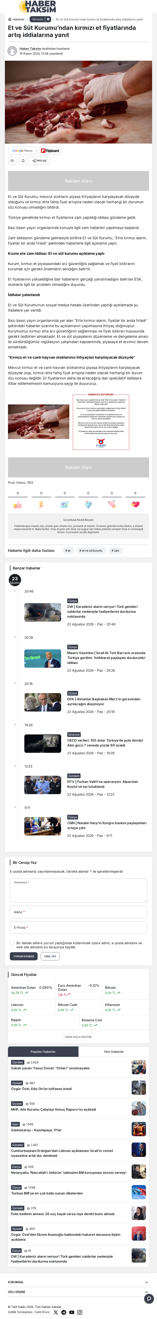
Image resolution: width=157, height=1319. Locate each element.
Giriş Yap (50, 956)
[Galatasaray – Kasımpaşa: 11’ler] (78, 1129)
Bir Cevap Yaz (25, 862)
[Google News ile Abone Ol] (22, 151)
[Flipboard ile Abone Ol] (49, 151)
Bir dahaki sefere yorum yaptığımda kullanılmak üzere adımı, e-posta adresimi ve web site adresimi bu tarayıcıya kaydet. (79, 945)
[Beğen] (12, 161)
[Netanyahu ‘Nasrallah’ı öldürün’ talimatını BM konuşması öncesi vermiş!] (78, 1171)
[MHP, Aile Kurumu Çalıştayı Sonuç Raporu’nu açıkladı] (78, 1108)
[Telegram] (63, 1312)
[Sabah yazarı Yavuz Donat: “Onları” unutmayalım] (78, 1067)
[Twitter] (55, 1312)
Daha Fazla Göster (78, 1036)
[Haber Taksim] (37, 6)
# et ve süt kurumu (91, 550)
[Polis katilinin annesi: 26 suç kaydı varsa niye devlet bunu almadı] (78, 1213)
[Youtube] (71, 1312)
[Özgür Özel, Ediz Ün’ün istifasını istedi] (78, 1088)
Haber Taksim (30, 49)
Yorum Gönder (23, 956)
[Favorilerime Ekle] (23, 161)
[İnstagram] (79, 1312)
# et (67, 550)
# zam (115, 550)
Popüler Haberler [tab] (43, 1052)
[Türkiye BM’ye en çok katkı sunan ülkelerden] (78, 1192)
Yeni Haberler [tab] (114, 1052)
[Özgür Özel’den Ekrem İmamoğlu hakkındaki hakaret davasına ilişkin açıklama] (78, 1234)
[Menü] (12, 6)
